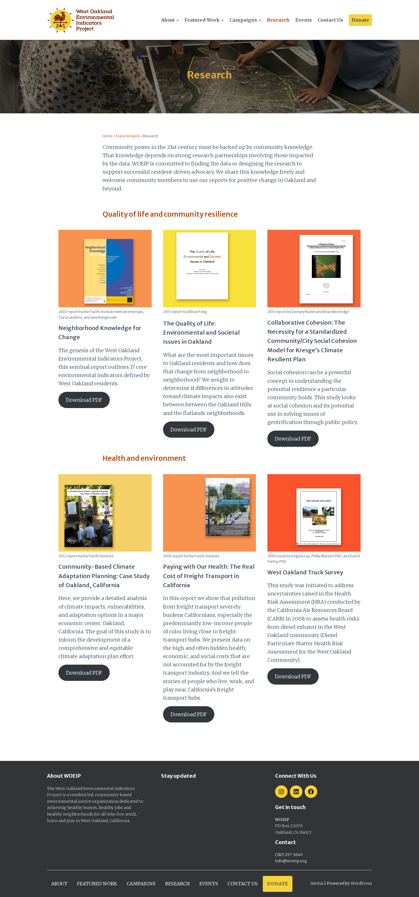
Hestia (316, 883)
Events (303, 20)
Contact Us (330, 20)
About (168, 20)
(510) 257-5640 (289, 854)
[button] (177, 20)
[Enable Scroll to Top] (407, 885)
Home (108, 136)
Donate (360, 20)
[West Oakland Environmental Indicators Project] (80, 20)
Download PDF (84, 400)
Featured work (202, 20)
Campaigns (243, 20)
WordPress (361, 883)
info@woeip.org (291, 860)
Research (278, 20)
